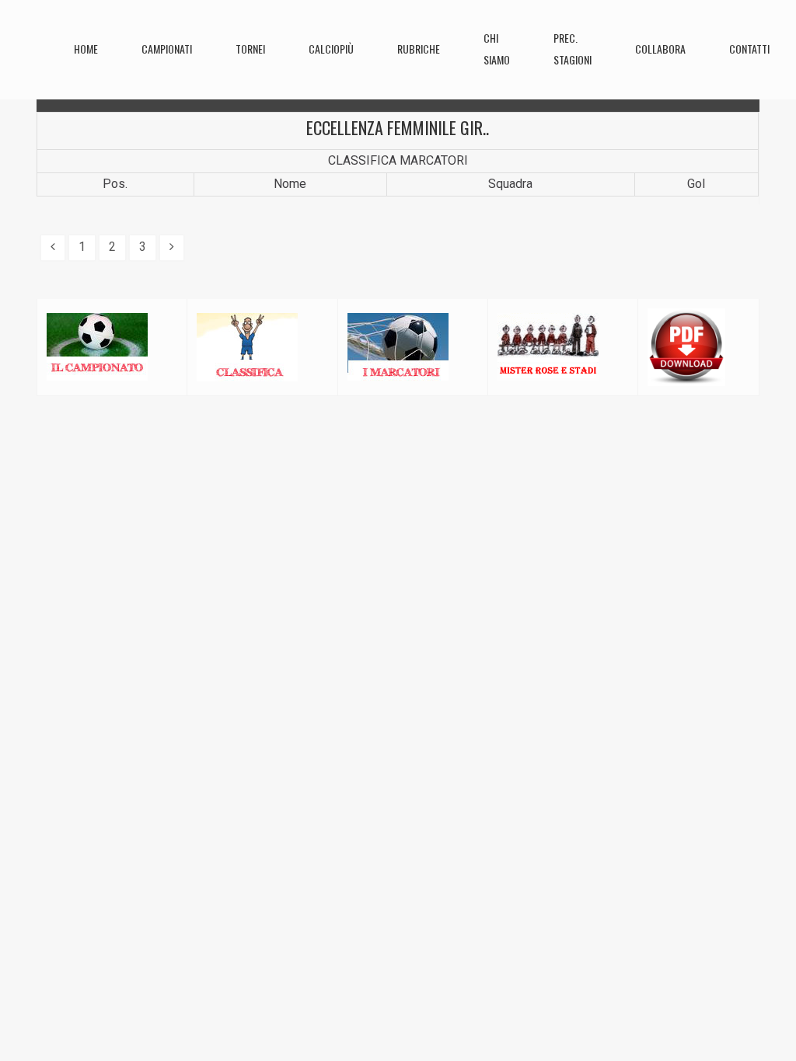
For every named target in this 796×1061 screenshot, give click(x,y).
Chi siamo (497, 49)
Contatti (749, 48)
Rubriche (418, 48)
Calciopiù (331, 48)
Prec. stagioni (572, 49)
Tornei (250, 48)
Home (86, 48)
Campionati (166, 48)
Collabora (660, 48)
